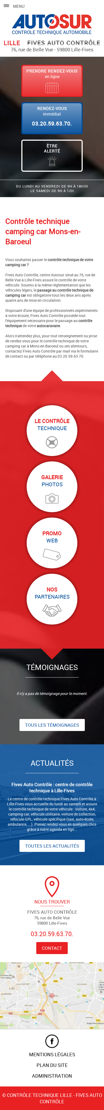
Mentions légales (52, 1054)
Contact (52, 948)
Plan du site (52, 1065)
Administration (52, 1076)
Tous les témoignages (52, 725)
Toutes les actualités (52, 846)
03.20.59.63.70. (52, 123)
